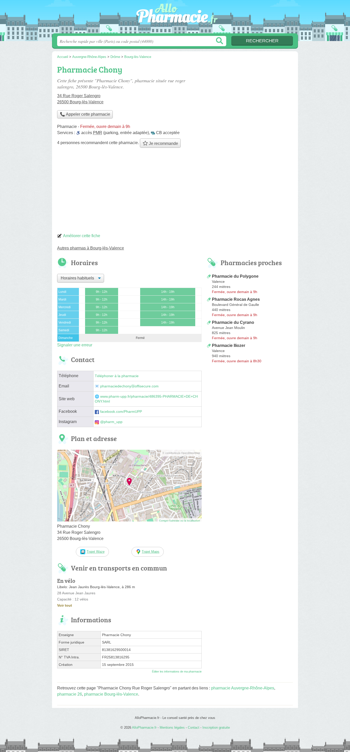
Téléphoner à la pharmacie (117, 376)
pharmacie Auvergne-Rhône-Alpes (242, 688)
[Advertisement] (175, 192)
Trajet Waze (96, 552)
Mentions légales (172, 727)
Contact (193, 727)
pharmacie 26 (69, 694)
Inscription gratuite (216, 727)
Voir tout (64, 605)
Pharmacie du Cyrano (233, 322)
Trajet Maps (150, 552)
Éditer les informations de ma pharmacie (177, 671)
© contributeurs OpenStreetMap (181, 453)
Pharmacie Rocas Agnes (236, 299)
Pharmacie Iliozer (228, 345)
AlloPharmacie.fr (175, 18)
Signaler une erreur (74, 345)
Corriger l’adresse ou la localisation (179, 520)
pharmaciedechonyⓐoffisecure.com (129, 386)
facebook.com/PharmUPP (121, 412)
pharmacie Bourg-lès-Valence (111, 694)
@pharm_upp (111, 422)
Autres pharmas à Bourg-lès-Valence (90, 248)
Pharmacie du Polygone (235, 276)
